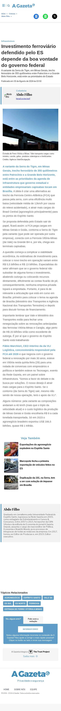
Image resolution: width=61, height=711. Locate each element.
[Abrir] (3, 5)
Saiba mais (29, 656)
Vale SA (48, 598)
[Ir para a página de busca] (8, 5)
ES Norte (20, 603)
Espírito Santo (32, 598)
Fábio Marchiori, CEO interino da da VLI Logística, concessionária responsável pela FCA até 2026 (29, 350)
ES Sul (8, 603)
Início (3, 14)
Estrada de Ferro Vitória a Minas (23, 609)
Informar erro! (30, 629)
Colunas (12, 14)
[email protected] (23, 99)
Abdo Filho (5, 16)
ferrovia (34, 603)
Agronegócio (12, 598)
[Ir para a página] (23, 5)
